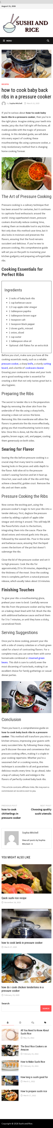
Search (5, 1003)
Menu (9, 40)
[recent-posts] (20, 1022)
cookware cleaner (34, 367)
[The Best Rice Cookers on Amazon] (10, 1046)
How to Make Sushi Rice (33, 1061)
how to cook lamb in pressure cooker (22, 942)
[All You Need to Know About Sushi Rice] (10, 1030)
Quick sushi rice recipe (14, 898)
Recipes (5, 84)
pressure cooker (10, 363)
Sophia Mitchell (15, 103)
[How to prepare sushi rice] (10, 1091)
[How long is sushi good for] (10, 1077)
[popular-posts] (8, 1022)
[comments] (33, 1022)
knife (30, 363)
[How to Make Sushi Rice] (10, 1062)
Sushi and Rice (25, 1123)
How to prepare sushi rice (34, 1091)
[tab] (8, 1022)
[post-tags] (45, 1022)
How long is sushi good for (34, 1077)
